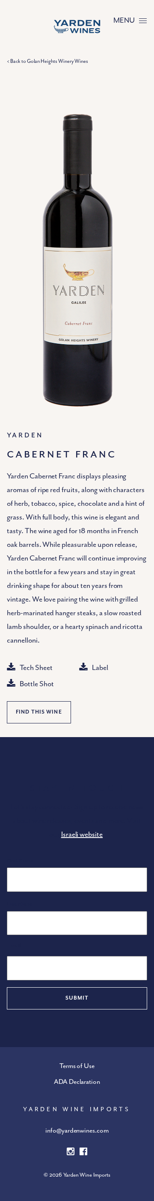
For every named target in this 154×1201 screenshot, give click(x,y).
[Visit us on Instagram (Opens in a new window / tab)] (70, 1153)
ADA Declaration (77, 1082)
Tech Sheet (36, 668)
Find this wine (39, 712)
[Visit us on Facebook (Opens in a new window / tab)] (83, 1153)
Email (14, 945)
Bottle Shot (37, 684)
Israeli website (82, 834)
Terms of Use (77, 1066)
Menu (124, 20)
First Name (20, 860)
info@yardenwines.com (77, 1131)
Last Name (19, 904)
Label (100, 668)
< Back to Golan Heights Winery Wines (47, 61)
